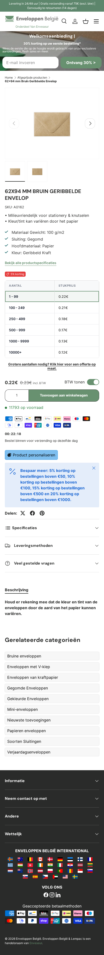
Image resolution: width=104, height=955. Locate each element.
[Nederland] (10, 870)
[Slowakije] (25, 876)
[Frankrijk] (90, 859)
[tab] (16, 589)
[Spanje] (35, 876)
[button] (85, 21)
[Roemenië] (70, 870)
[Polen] (50, 870)
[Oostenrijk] (40, 870)
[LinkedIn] (58, 895)
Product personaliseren (34, 455)
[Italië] (60, 864)
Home (9, 77)
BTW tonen (75, 382)
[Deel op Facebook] (32, 513)
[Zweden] (75, 876)
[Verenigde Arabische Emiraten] (55, 876)
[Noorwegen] (30, 870)
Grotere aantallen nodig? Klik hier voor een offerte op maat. (52, 366)
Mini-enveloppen (22, 709)
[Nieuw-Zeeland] (20, 870)
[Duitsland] (60, 859)
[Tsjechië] (45, 876)
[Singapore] (80, 870)
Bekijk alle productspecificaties (30, 263)
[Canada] (40, 859)
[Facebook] (46, 895)
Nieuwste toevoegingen (29, 720)
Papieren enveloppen (26, 730)
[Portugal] (60, 870)
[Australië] (20, 859)
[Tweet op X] (23, 513)
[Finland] (80, 859)
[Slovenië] (90, 870)
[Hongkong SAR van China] (30, 864)
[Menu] (96, 21)
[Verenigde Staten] (65, 876)
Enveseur (36, 943)
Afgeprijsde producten (32, 77)
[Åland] (10, 859)
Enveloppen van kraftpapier (32, 677)
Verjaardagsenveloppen (28, 752)
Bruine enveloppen (24, 656)
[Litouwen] (90, 864)
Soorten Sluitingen (24, 741)
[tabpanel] (52, 607)
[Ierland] (40, 864)
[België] (30, 859)
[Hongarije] (20, 864)
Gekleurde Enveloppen (28, 698)
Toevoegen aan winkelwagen (64, 395)
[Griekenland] (10, 864)
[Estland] (70, 859)
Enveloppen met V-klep (28, 666)
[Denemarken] (50, 859)
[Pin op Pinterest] (42, 513)
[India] (50, 864)
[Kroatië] (70, 864)
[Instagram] (52, 895)
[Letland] (80, 864)
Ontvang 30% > (81, 62)
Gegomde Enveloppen (27, 688)
